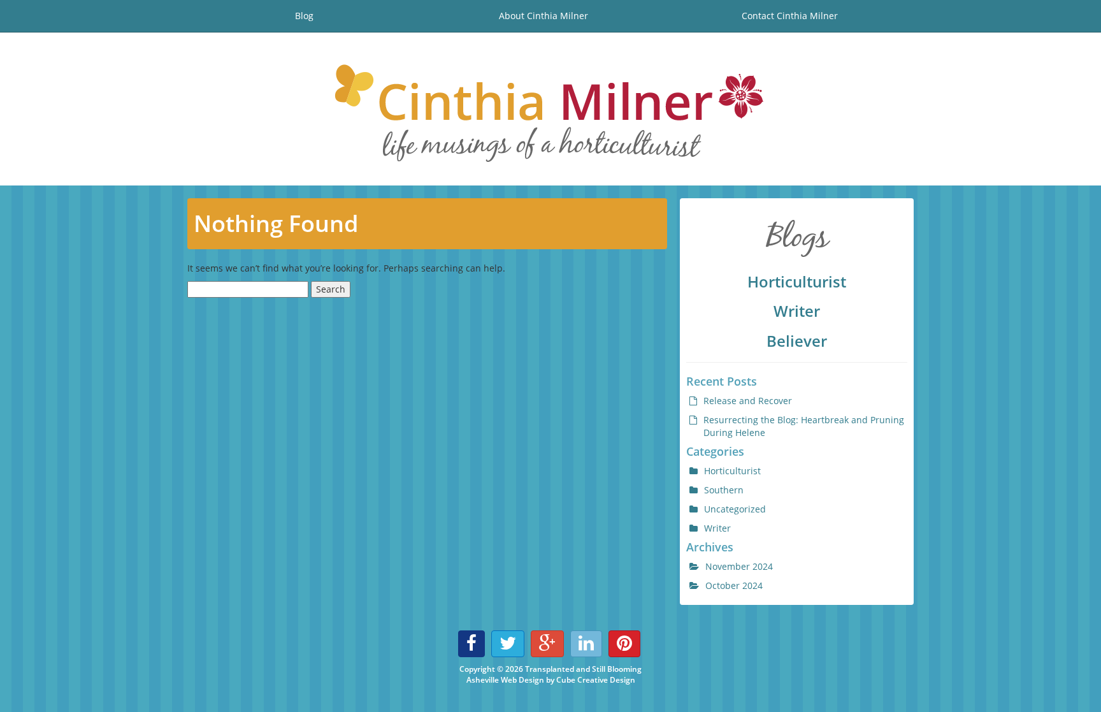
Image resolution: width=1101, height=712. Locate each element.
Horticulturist (796, 281)
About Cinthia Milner (543, 16)
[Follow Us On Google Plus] (547, 643)
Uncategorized (735, 509)
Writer (797, 310)
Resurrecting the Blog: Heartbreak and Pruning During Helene (803, 426)
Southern (724, 490)
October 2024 (734, 585)
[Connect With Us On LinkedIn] (586, 643)
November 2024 (739, 566)
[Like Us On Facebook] (471, 643)
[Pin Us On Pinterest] (624, 643)
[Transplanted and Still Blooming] (550, 109)
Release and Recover (747, 401)
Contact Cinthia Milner (790, 16)
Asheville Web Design (505, 679)
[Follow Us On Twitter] (507, 643)
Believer (796, 340)
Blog (304, 16)
